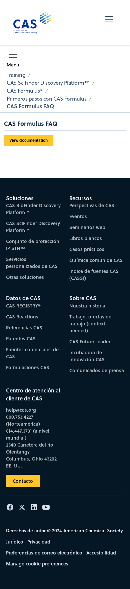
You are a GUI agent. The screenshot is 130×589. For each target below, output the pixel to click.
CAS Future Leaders (91, 341)
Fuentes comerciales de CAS (32, 353)
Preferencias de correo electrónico (44, 552)
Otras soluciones (25, 277)
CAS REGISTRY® (23, 305)
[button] (109, 23)
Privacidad (38, 541)
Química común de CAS (96, 260)
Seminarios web (87, 227)
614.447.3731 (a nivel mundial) (27, 434)
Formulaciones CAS (27, 367)
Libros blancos (85, 238)
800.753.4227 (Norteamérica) (23, 420)
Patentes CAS (21, 338)
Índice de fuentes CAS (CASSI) (94, 275)
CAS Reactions (22, 316)
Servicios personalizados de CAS (32, 263)
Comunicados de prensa (96, 370)
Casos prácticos (86, 249)
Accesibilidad (101, 552)
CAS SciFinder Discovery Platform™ (33, 227)
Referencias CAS (24, 327)
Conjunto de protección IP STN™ (32, 245)
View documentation (28, 140)
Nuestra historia (87, 305)
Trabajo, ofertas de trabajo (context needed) (90, 323)
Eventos (78, 216)
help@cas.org (21, 409)
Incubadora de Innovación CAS (87, 356)
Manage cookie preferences (37, 563)
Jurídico (14, 541)
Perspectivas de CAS (91, 205)
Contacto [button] (23, 480)
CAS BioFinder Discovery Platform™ (33, 209)
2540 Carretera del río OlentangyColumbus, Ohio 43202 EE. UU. (31, 455)
